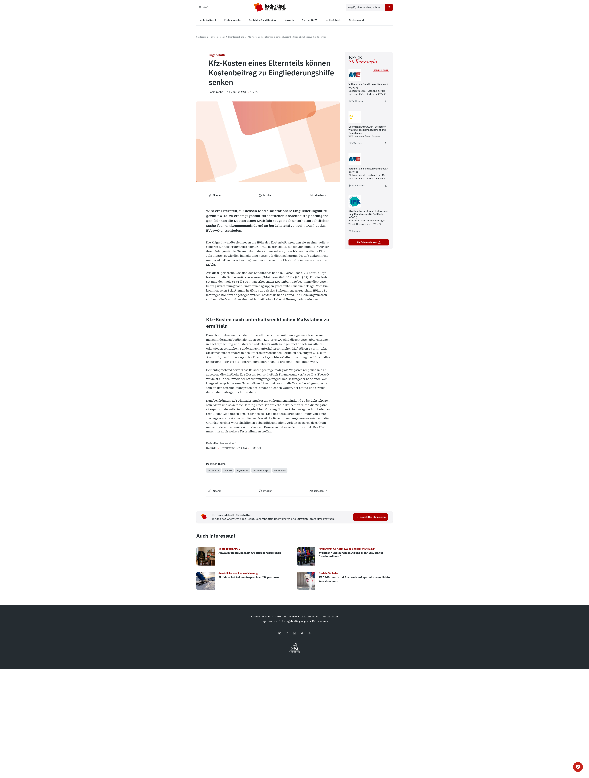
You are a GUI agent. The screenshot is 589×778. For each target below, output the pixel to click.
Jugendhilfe (242, 470)
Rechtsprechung (236, 36)
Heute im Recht (217, 36)
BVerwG (228, 470)
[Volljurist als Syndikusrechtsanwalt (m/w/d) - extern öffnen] (385, 101)
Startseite (201, 36)
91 (237, 281)
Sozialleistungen (261, 470)
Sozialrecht (213, 470)
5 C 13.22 (301, 277)
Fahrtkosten (280, 470)
